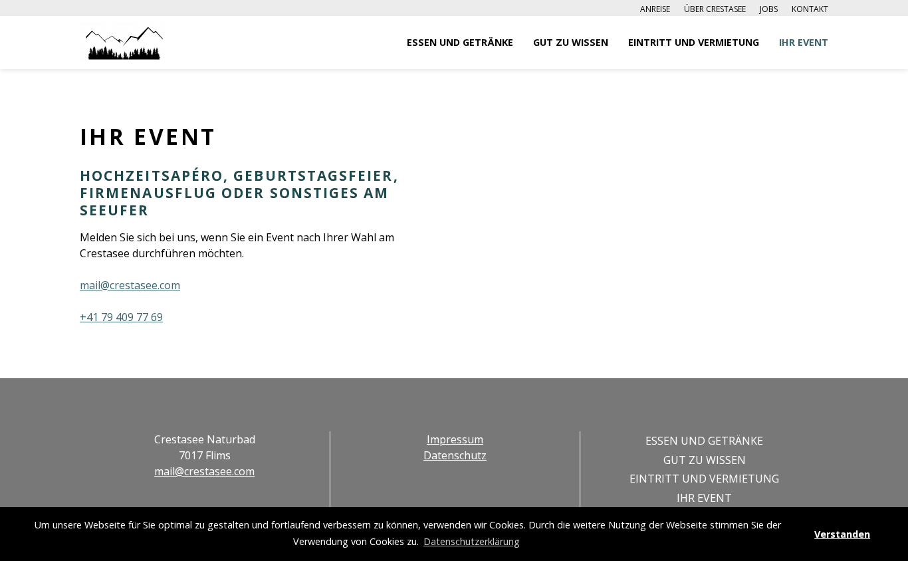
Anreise (655, 9)
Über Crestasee (715, 9)
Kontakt (810, 9)
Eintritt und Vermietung (693, 42)
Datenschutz (455, 455)
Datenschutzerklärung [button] (471, 541)
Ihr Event (803, 42)
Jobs (769, 9)
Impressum (455, 439)
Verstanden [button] (842, 534)
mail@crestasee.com (130, 285)
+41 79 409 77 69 (121, 317)
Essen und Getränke (460, 42)
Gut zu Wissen (570, 42)
